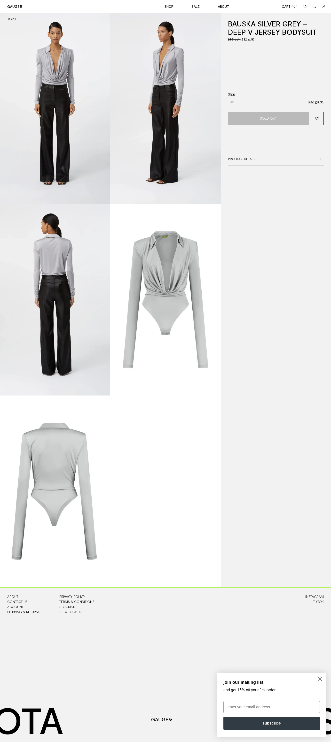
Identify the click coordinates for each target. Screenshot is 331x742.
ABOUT (12, 596)
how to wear (71, 612)
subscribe (271, 723)
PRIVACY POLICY (72, 596)
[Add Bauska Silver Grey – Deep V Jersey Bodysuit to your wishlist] (317, 118)
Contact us (17, 602)
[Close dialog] (320, 679)
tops (12, 19)
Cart (290, 6)
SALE (195, 6)
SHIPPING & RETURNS (23, 612)
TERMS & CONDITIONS (77, 602)
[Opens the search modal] (314, 6)
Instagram (314, 596)
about (223, 6)
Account (15, 607)
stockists (67, 607)
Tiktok (318, 602)
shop (168, 6)
